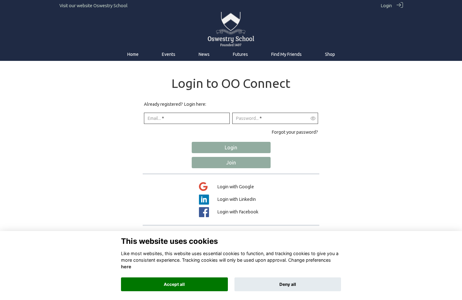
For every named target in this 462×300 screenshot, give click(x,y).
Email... (154, 118)
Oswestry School (110, 5)
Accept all (174, 284)
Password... (247, 118)
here (126, 267)
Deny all (287, 284)
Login (386, 5)
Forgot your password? (295, 132)
